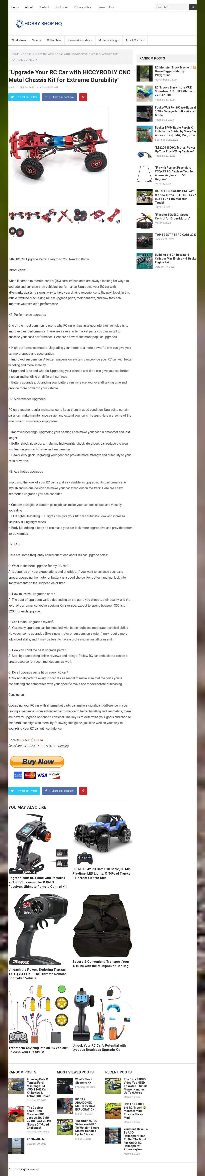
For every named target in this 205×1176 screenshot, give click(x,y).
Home (15, 7)
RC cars (13, 410)
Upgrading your (59, 348)
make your (86, 432)
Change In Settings (28, 1169)
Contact (44, 7)
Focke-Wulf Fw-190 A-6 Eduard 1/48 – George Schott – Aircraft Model (175, 111)
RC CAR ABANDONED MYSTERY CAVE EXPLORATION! (85, 1104)
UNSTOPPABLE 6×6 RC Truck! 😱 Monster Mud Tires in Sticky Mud (135, 1111)
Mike (11, 87)
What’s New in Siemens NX (84, 1081)
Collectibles (54, 40)
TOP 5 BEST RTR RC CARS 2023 (176, 234)
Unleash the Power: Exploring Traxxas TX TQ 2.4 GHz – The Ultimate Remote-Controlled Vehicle (37, 974)
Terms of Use (105, 7)
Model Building (107, 40)
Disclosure (61, 7)
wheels (44, 371)
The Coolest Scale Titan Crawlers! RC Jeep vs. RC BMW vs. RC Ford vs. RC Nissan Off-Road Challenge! (39, 1118)
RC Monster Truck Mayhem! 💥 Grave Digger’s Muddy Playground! (175, 71)
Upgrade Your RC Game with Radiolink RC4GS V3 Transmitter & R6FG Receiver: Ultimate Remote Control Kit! (37, 882)
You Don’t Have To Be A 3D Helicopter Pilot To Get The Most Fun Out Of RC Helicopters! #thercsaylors (136, 1139)
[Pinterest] (83, 97)
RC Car (27, 54)
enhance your (17, 337)
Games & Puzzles (79, 40)
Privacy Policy (82, 7)
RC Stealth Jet (36, 1139)
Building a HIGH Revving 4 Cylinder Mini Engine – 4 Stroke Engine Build (175, 258)
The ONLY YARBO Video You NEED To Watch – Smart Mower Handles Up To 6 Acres (87, 1127)
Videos (36, 40)
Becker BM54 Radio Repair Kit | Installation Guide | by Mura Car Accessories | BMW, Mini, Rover (176, 131)
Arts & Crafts (134, 40)
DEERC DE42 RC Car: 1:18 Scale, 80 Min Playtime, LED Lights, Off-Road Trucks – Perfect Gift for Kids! (101, 873)
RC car (104, 287)
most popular (93, 337)
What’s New (18, 40)
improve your (17, 304)
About (29, 7)
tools (82, 628)
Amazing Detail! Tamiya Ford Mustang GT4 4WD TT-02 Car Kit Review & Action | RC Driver (38, 1088)
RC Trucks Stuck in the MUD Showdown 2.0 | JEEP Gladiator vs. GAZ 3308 (175, 91)
